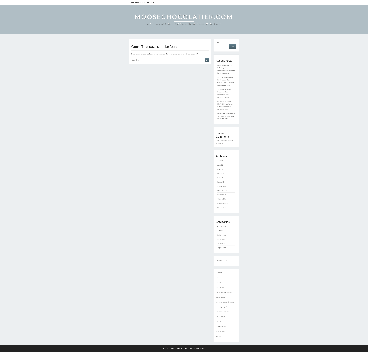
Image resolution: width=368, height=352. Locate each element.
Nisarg (202, 348)
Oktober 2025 (221, 199)
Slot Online (221, 239)
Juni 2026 (220, 165)
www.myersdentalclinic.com (225, 302)
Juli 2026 (220, 161)
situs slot (219, 272)
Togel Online (221, 248)
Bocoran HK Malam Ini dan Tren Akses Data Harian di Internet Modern (226, 116)
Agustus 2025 (221, 207)
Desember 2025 (222, 190)
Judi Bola (220, 231)
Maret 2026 (221, 178)
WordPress (189, 348)
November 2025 (222, 195)
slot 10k (218, 321)
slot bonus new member (224, 292)
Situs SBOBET (220, 331)
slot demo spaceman (223, 312)
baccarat (219, 336)
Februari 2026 (221, 182)
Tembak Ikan (221, 243)
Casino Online (221, 226)
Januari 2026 (221, 186)
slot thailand (220, 287)
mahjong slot (220, 297)
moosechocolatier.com (142, 2)
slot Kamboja (220, 317)
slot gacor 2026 (222, 260)
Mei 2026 (220, 169)
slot (217, 277)
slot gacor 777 (220, 282)
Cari (217, 42)
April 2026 (220, 173)
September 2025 (222, 203)
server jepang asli (221, 307)
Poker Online (221, 235)
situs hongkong (221, 326)
